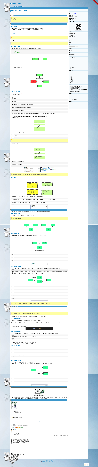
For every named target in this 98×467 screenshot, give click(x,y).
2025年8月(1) (71, 79)
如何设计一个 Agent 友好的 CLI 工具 (15, 458)
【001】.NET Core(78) (72, 57)
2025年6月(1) (71, 81)
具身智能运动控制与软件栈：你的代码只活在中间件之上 (18, 454)
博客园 (12, 7)
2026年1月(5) (71, 75)
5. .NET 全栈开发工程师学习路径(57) (74, 99)
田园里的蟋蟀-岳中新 (72, 36)
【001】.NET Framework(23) (73, 58)
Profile (72, 19)
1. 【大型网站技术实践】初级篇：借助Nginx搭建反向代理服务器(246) (78, 102)
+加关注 (11, 432)
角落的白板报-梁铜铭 (72, 33)
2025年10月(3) (71, 78)
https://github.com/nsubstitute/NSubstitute (36, 320)
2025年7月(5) (71, 80)
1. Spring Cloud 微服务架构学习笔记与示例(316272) (76, 86)
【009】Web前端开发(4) (73, 67)
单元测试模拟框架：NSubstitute (19, 412)
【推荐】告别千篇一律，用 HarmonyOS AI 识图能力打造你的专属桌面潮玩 (20, 441)
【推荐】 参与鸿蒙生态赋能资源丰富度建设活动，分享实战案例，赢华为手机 (20, 439)
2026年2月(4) (71, 74)
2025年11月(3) (71, 77)
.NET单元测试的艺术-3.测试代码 (16, 434)
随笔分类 (70, 56)
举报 (67, 435)
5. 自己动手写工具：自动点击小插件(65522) (75, 91)
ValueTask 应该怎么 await (14, 457)
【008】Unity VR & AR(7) (73, 66)
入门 (14, 18)
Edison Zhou (15, 3)
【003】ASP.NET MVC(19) (73, 60)
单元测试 (14, 424)
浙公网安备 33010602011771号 (46, 461)
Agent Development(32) (72, 54)
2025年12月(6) (71, 76)
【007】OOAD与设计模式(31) (73, 65)
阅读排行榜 (70, 84)
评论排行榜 (70, 93)
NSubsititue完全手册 (18, 411)
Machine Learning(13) (72, 53)
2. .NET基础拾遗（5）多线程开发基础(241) (75, 103)
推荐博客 (72, 39)
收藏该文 (18, 427)
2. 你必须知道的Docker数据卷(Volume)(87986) (75, 87)
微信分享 (21, 427)
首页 (14, 7)
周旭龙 (15, 416)
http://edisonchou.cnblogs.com (18, 417)
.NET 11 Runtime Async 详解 (14, 456)
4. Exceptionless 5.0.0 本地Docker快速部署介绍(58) (76, 98)
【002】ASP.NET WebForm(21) (73, 59)
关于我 (75, 13)
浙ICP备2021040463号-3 (53, 461)
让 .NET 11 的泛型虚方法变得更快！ (15, 455)
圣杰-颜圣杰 (71, 34)
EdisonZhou (14, 429)
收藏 (65, 435)
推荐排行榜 (70, 101)
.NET (12, 424)
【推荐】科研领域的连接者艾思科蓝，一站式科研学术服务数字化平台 (19, 442)
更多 (70, 68)
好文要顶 (13, 427)
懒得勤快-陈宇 (71, 35)
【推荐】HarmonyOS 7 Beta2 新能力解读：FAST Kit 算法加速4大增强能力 (20, 440)
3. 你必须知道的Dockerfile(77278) (74, 88)
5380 (71, 40)
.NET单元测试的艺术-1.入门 (16, 433)
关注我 (15, 427)
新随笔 (17, 7)
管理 (21, 7)
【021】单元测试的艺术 (15, 423)
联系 (19, 7)
